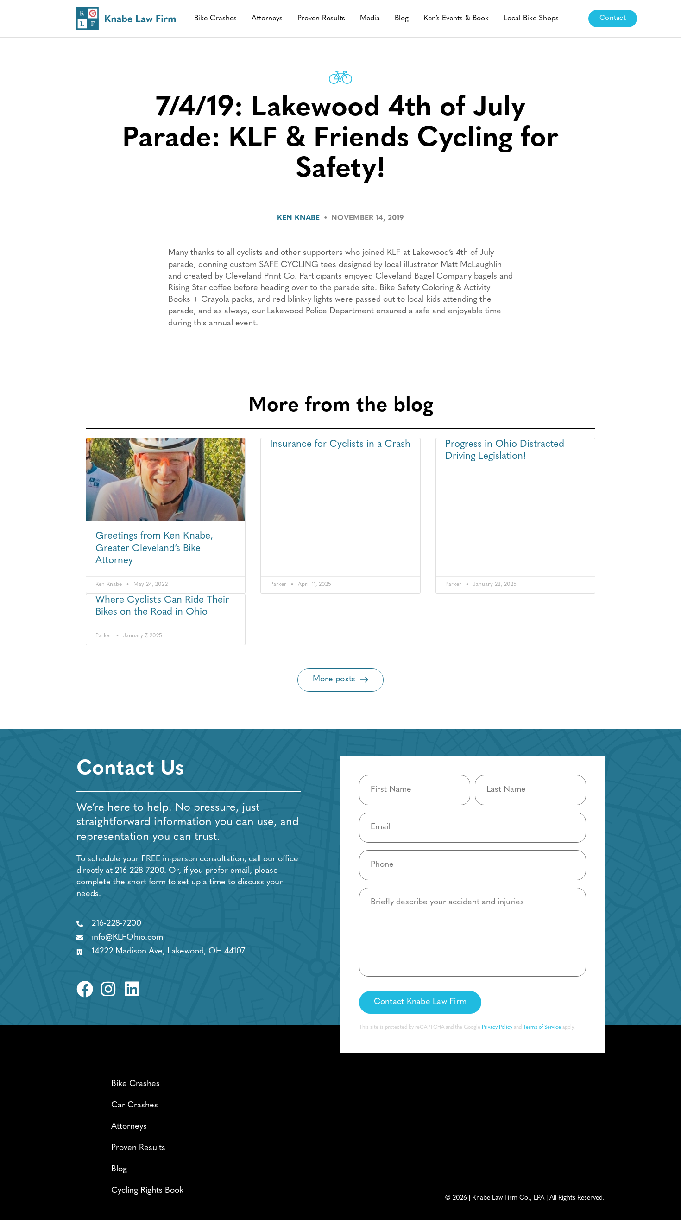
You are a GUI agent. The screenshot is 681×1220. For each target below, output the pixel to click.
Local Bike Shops (531, 18)
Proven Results (321, 18)
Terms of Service (542, 1027)
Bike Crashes (215, 18)
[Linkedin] (132, 989)
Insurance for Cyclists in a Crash (340, 444)
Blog (402, 18)
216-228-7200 (139, 871)
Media (370, 18)
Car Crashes (134, 1105)
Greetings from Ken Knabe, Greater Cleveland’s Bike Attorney (154, 548)
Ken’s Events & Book (456, 18)
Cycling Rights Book (147, 1191)
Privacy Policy (497, 1027)
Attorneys (267, 18)
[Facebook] (84, 989)
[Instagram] (108, 989)
